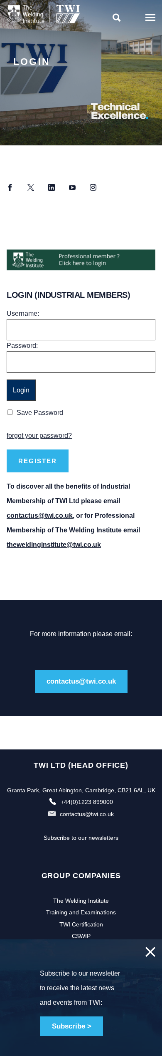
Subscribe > (71, 1026)
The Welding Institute (81, 900)
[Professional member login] (81, 259)
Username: (23, 313)
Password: (22, 345)
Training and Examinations (81, 912)
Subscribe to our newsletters (81, 837)
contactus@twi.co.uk (40, 515)
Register (37, 460)
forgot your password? (39, 435)
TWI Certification (81, 924)
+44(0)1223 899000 (87, 802)
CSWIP (81, 936)
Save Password (40, 412)
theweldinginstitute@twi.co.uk (54, 544)
